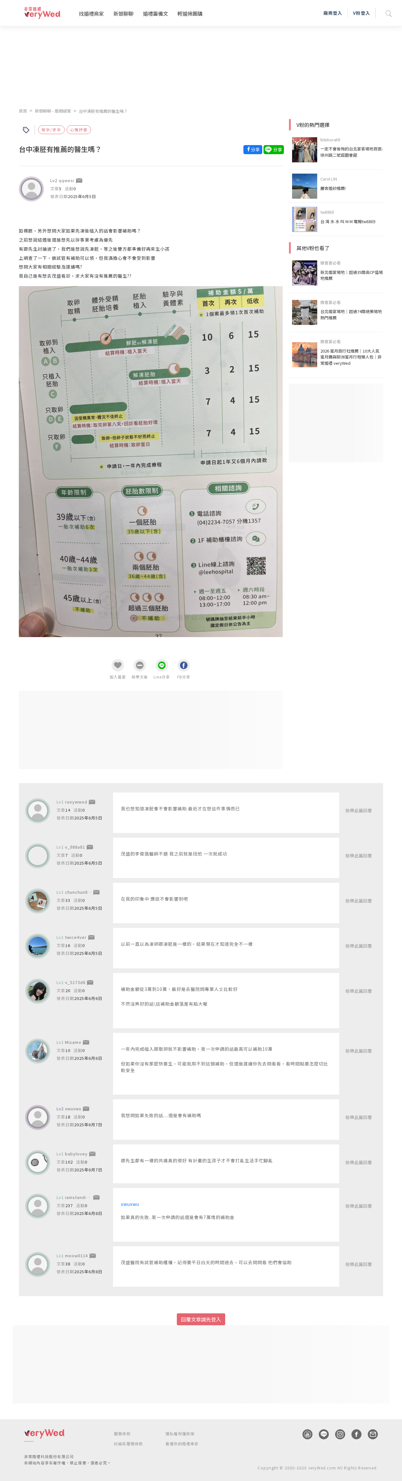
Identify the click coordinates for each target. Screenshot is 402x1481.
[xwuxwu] (37, 1117)
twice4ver (76, 937)
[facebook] (353, 1434)
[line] (320, 1434)
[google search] (389, 13)
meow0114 (76, 1256)
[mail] (369, 1434)
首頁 (23, 111)
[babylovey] (37, 1162)
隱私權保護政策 (180, 1433)
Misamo (73, 1042)
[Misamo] (37, 1051)
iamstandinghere (83, 1197)
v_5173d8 (75, 982)
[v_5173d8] (37, 991)
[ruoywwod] (37, 810)
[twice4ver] (37, 946)
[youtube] (304, 1434)
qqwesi (66, 180)
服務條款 (122, 1433)
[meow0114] (37, 1264)
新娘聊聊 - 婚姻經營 (53, 111)
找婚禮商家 (91, 13)
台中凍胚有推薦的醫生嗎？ (103, 111)
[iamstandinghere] (37, 1206)
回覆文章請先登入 (201, 1319)
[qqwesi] (31, 189)
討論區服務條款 (128, 1443)
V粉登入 (361, 13)
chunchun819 (79, 892)
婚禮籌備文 (155, 13)
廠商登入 (332, 13)
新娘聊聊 (123, 13)
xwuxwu (73, 1109)
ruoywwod (76, 802)
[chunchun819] (37, 901)
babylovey (76, 1154)
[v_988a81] (37, 855)
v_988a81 (75, 847)
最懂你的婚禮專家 (182, 1443)
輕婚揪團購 (190, 13)
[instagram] (337, 1434)
